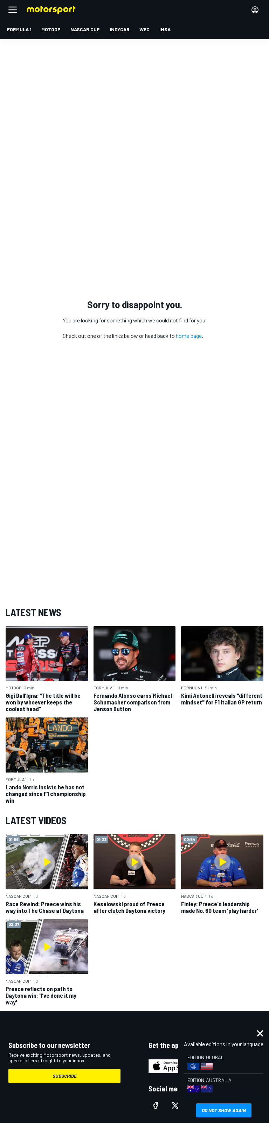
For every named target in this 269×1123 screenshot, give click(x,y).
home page (189, 335)
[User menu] (255, 10)
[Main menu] (12, 9)
